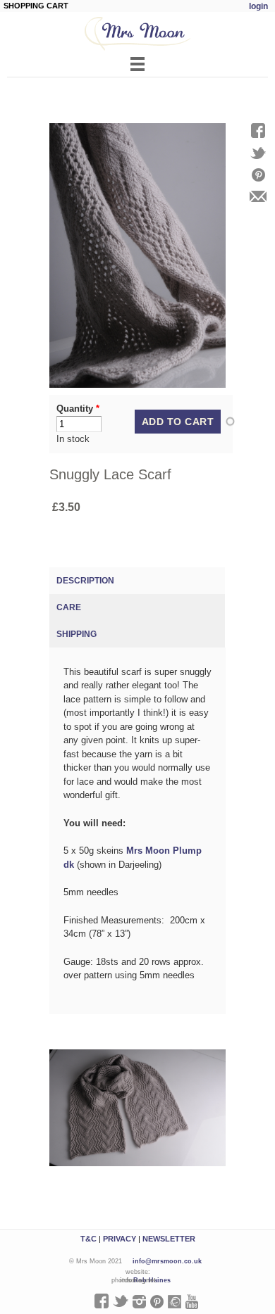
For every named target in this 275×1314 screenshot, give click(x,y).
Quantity (77, 408)
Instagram (139, 1301)
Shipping (76, 634)
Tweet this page (258, 153)
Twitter (120, 1301)
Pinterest (157, 1301)
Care (68, 607)
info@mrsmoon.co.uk (167, 1261)
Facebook (101, 1301)
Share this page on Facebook (258, 130)
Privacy (119, 1238)
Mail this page (258, 196)
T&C (88, 1238)
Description (113, 581)
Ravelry (174, 1301)
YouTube (191, 1301)
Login (258, 6)
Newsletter (168, 1238)
